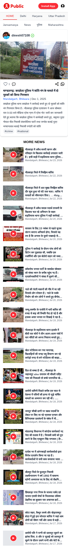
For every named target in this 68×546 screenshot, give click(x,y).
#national (22, 131)
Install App (48, 6)
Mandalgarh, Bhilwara (16, 98)
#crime (9, 131)
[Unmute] (62, 73)
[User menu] (62, 6)
